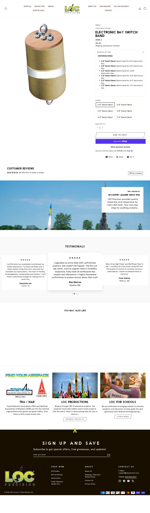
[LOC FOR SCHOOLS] (123, 385)
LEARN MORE (123, 416)
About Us (92, 6)
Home (98, 25)
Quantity (101, 124)
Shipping (99, 46)
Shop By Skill (38, 10)
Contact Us (89, 480)
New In (51, 6)
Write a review (135, 173)
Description (104, 52)
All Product (55, 471)
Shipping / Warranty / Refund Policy (93, 476)
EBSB (98, 100)
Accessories (56, 478)
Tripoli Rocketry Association (19, 406)
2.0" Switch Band (105, 104)
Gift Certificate (57, 475)
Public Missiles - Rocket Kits (57, 483)
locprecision (103, 28)
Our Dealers (105, 6)
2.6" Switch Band (124, 104)
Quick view (21, 345)
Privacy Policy (90, 484)
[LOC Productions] (75, 385)
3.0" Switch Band (105, 111)
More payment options (120, 147)
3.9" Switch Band (124, 111)
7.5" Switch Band (124, 117)
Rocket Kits (39, 6)
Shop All (27, 6)
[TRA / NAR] (27, 385)
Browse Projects (75, 419)
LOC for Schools (121, 6)
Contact (108, 10)
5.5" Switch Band (105, 117)
